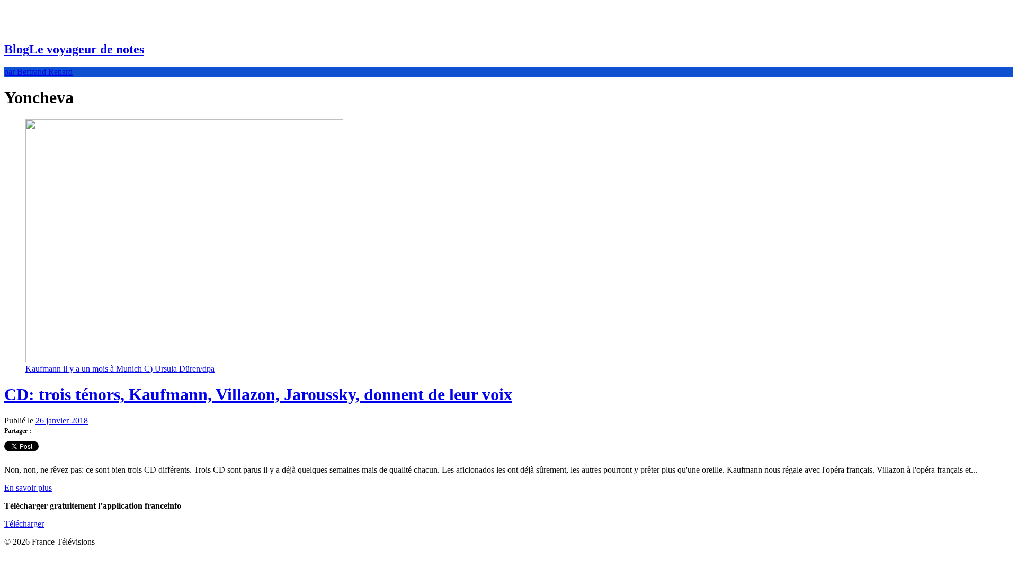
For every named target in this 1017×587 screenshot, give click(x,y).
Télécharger (24, 523)
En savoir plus (28, 487)
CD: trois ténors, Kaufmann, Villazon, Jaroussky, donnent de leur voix (258, 394)
